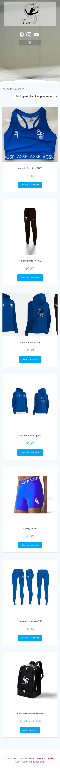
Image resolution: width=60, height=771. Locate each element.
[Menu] (30, 42)
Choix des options (30, 184)
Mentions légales (45, 758)
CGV (17, 761)
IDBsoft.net (39, 761)
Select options (30, 359)
